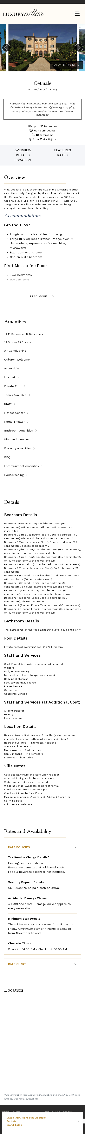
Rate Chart (17, 964)
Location (22, 160)
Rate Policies (19, 847)
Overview (22, 150)
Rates (62, 155)
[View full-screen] (66, 65)
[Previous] (6, 48)
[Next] (79, 48)
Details (23, 155)
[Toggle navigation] (77, 14)
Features (62, 150)
